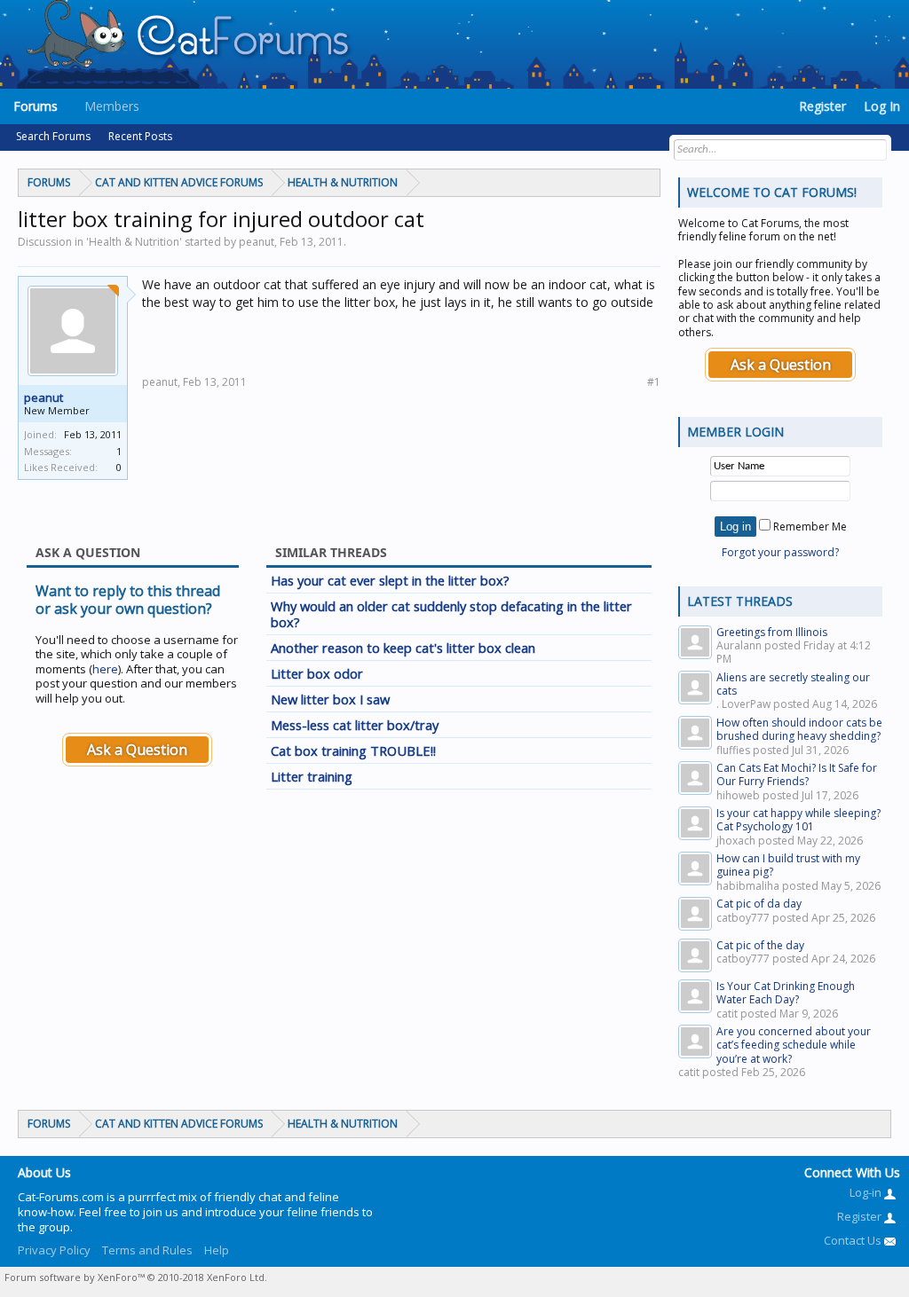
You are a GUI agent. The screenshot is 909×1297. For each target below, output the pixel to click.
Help (216, 1250)
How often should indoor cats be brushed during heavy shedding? (799, 729)
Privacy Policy (54, 1250)
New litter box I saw (330, 699)
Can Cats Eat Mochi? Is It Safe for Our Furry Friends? (796, 774)
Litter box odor (317, 673)
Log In (882, 106)
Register (822, 106)
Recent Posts (140, 136)
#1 (653, 382)
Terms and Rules (147, 1250)
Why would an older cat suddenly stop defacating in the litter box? (451, 614)
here (105, 669)
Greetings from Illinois (771, 632)
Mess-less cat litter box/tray (355, 725)
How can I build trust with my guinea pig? (788, 865)
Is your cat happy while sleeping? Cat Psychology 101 (798, 820)
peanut (43, 397)
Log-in (867, 1192)
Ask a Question (137, 749)
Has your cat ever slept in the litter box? (390, 580)
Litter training (311, 776)
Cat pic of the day (760, 945)
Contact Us (854, 1240)
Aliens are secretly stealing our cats (793, 684)
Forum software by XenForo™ (135, 1277)
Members (111, 106)
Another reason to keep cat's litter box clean (403, 647)
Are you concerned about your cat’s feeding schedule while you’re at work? (793, 1045)
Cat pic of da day (759, 903)
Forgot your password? (780, 552)
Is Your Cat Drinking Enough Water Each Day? (785, 993)
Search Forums (53, 136)
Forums (35, 106)
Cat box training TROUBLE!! (353, 750)
